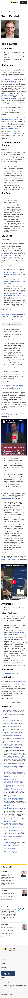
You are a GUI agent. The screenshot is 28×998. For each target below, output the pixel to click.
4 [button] (6, 75)
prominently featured (7, 257)
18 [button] (14, 367)
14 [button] (8, 231)
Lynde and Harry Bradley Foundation (11, 119)
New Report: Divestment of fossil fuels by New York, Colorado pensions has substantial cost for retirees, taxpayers (14, 808)
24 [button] (19, 498)
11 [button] (11, 138)
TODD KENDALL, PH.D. (8, 723)
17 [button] (11, 336)
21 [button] (5, 409)
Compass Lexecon (10, 702)
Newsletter (4, 979)
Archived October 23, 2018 (12, 785)
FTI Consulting (13, 133)
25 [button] (12, 548)
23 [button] (22, 486)
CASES (5, 736)
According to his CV (6, 79)
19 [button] (14, 377)
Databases (4, 10)
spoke (7, 385)
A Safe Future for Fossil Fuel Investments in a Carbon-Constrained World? (13, 557)
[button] (14, 955)
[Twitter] (4, 982)
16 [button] (22, 319)
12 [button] (16, 162)
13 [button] (23, 188)
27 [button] (10, 609)
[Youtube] (6, 982)
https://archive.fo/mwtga (9, 817)
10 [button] (19, 127)
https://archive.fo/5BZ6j (15, 726)
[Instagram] (8, 982)
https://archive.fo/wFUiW (18, 738)
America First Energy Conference (11, 387)
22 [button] (8, 416)
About (5, 818)
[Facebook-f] (2, 982)
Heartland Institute (18, 385)
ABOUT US (6, 753)
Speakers (6, 814)
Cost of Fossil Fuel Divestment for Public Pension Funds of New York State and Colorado (15, 272)
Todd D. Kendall (5, 69)
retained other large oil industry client (14, 98)
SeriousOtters (9, 994)
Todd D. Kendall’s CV (7, 710)
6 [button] (7, 103)
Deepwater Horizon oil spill (8, 95)
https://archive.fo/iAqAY (9, 779)
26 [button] (6, 561)
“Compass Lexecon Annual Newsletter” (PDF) (14, 832)
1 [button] (8, 53)
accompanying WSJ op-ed (11, 306)
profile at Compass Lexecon (18, 681)
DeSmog (15, 2)
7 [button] (8, 103)
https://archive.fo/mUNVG (10, 848)
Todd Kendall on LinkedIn (11, 673)
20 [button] (19, 388)
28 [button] (13, 694)
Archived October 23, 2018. (17, 724)
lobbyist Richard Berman (12, 128)
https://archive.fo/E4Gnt (9, 821)
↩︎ (7, 712)
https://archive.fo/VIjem (9, 788)
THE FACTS (6, 776)
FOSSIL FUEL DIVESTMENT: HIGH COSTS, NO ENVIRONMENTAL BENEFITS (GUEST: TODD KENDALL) (13, 782)
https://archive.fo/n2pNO (9, 812)
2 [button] (8, 57)
